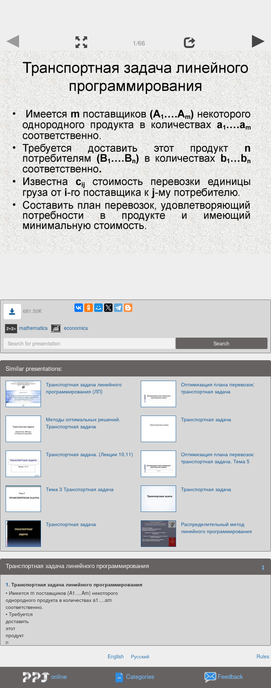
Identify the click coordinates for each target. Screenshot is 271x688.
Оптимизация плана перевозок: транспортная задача (217, 388)
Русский (140, 656)
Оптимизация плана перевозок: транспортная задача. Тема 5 (217, 458)
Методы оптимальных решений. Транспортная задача (83, 423)
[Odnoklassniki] (88, 307)
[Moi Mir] (98, 307)
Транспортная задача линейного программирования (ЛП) (84, 388)
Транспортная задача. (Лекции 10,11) (89, 454)
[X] (108, 307)
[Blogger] (128, 307)
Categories (140, 676)
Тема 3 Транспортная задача (80, 489)
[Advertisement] (135, 16)
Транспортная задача (206, 419)
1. (8, 584)
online (59, 676)
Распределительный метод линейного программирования (216, 527)
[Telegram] (118, 307)
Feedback (230, 676)
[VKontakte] (78, 307)
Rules (263, 656)
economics (76, 327)
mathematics (33, 327)
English (116, 656)
